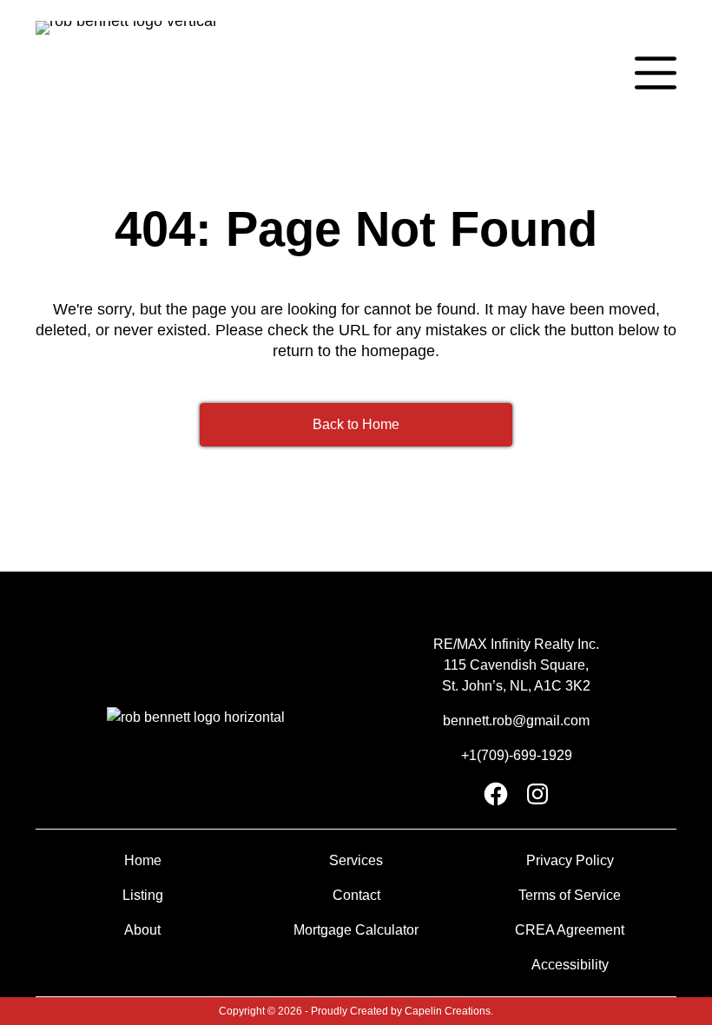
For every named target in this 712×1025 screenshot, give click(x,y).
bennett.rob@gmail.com (516, 720)
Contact (356, 895)
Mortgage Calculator (356, 929)
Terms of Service (569, 895)
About (142, 929)
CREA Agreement (569, 929)
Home (143, 860)
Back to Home (356, 424)
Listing (142, 895)
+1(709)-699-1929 (516, 755)
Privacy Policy (570, 860)
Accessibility (570, 964)
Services (356, 860)
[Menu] (655, 73)
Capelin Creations (448, 1011)
